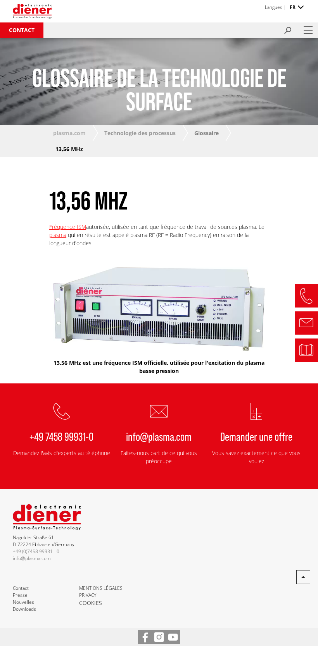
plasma (57, 235)
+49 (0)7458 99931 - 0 (36, 551)
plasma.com (69, 133)
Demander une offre (256, 436)
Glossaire (206, 133)
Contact (22, 30)
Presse (20, 595)
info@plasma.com (159, 436)
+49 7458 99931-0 (61, 436)
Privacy (87, 595)
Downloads (24, 609)
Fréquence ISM (67, 226)
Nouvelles (23, 602)
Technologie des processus (140, 133)
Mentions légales (101, 588)
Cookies (90, 602)
